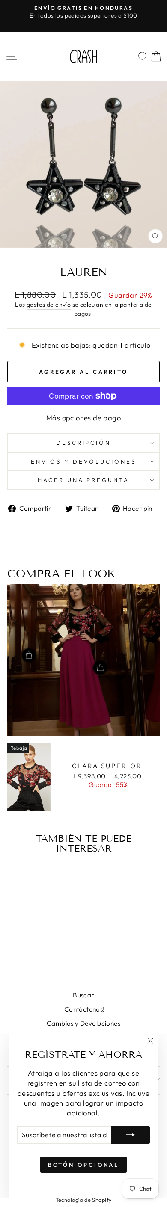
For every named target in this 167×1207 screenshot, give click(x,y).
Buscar (83, 995)
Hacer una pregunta (84, 479)
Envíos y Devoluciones (83, 461)
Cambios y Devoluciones (83, 1023)
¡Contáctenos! (83, 1009)
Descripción (83, 442)
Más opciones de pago (83, 417)
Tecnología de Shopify (84, 1199)
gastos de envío (49, 304)
